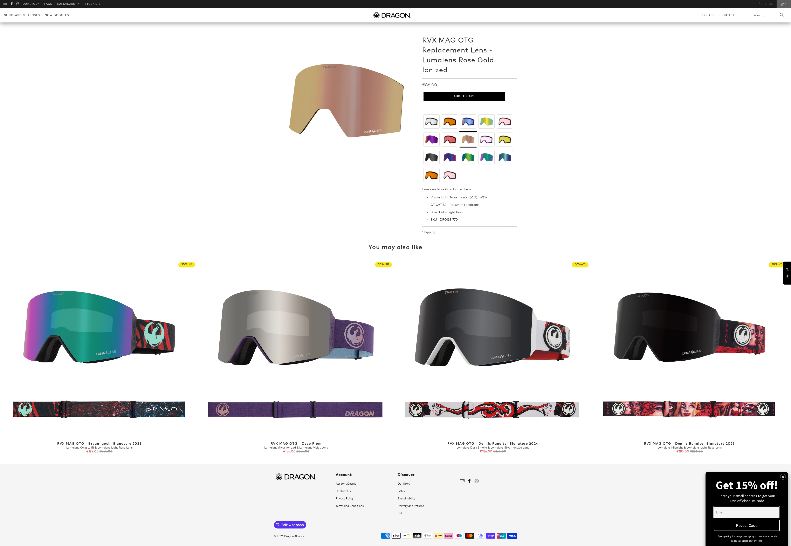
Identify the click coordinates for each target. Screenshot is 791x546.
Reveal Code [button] (746, 525)
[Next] (769, 358)
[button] (711, 15)
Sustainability (68, 4)
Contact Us (343, 491)
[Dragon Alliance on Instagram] (18, 4)
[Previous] (21, 358)
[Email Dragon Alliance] (5, 4)
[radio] (431, 121)
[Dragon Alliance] (392, 15)
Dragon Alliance (294, 536)
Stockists (93, 4)
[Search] (782, 15)
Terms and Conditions (350, 506)
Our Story (31, 4)
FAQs (48, 4)
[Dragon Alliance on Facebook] (11, 4)
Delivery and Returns (411, 506)
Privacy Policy (344, 498)
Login (767, 4)
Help (400, 513)
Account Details (346, 484)
